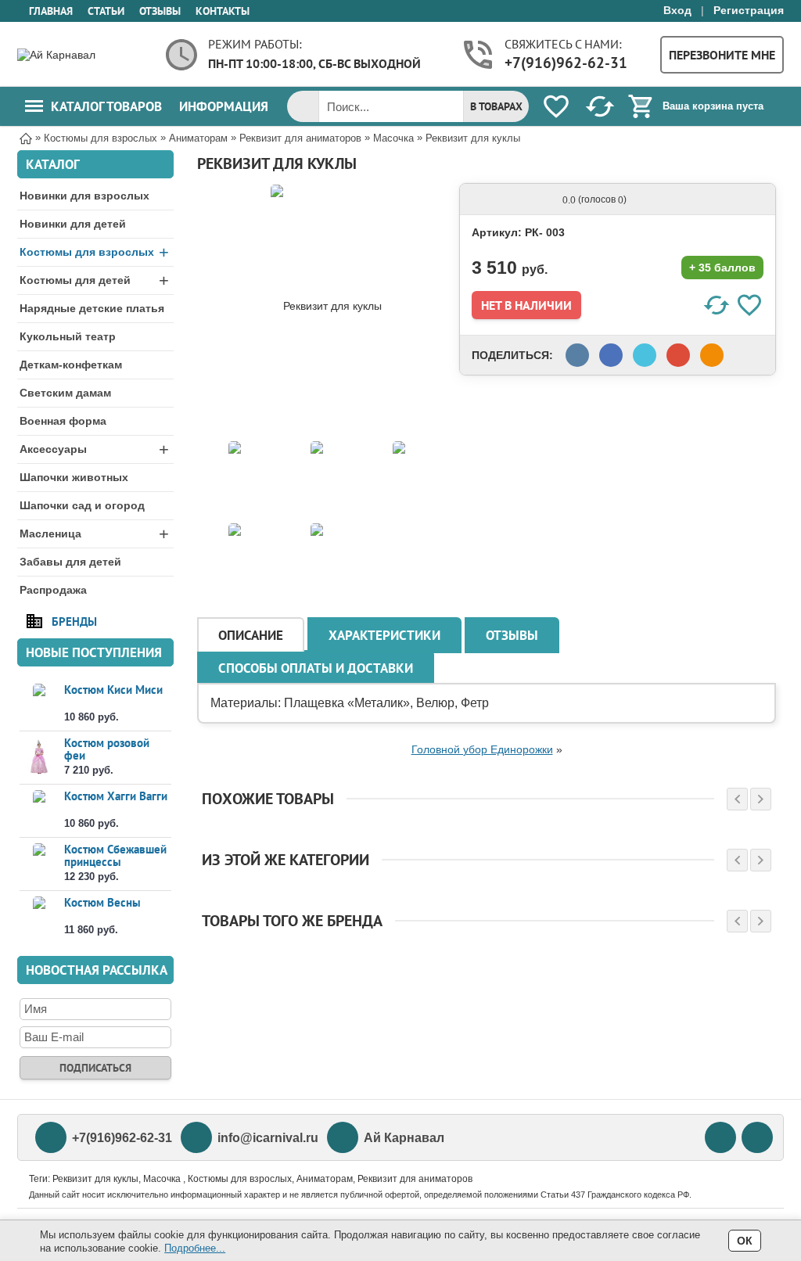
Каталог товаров (106, 106)
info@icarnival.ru (267, 1137)
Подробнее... (194, 1248)
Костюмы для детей (94, 280)
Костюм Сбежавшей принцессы (115, 855)
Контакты (223, 11)
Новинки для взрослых (84, 195)
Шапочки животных (74, 477)
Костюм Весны (102, 902)
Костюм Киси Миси (113, 689)
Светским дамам (65, 392)
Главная (51, 11)
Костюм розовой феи (106, 749)
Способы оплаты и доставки (315, 668)
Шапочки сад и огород (82, 505)
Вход (677, 10)
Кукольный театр (68, 336)
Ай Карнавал (404, 1137)
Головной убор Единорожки (482, 749)
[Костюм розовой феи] (39, 756)
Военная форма (63, 421)
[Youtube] (720, 1137)
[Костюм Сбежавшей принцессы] (39, 863)
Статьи (106, 11)
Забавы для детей (70, 561)
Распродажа (53, 590)
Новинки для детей (73, 223)
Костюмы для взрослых (94, 252)
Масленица (94, 534)
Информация (223, 106)
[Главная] (26, 137)
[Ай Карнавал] (79, 54)
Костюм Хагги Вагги (115, 796)
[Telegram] (757, 1137)
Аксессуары (94, 449)
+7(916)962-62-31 (566, 62)
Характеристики (384, 635)
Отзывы (160, 11)
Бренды (74, 620)
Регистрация (748, 10)
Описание (250, 635)
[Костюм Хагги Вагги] (39, 810)
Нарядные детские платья (92, 308)
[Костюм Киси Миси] (39, 703)
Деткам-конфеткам (71, 364)
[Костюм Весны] (39, 916)
